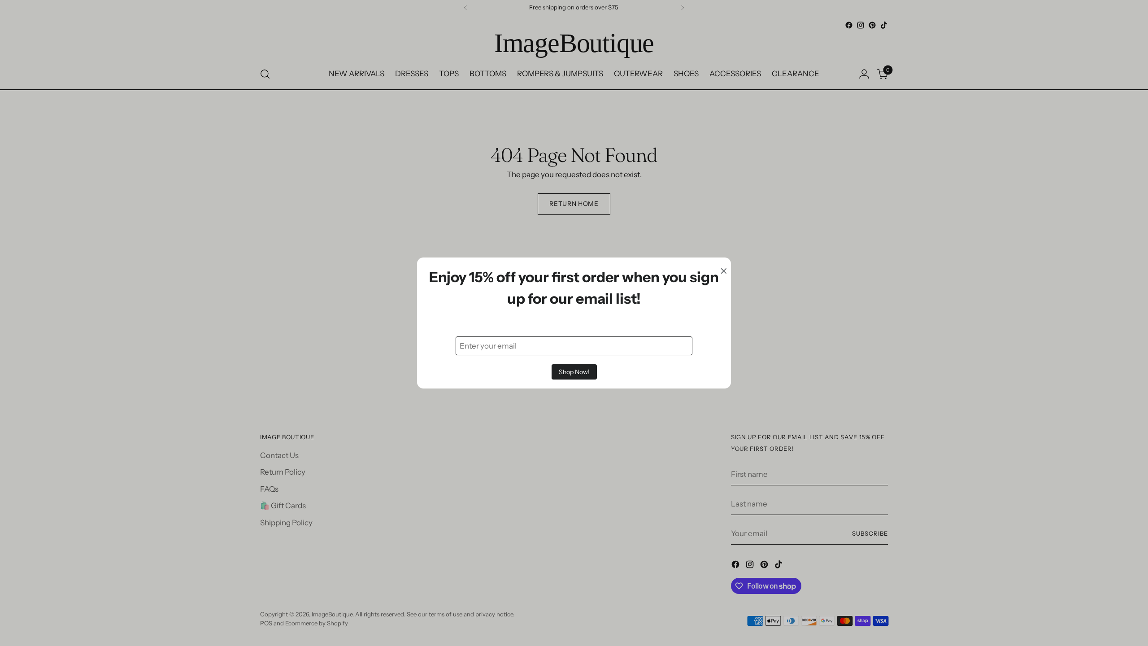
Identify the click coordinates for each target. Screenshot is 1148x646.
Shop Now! (574, 372)
